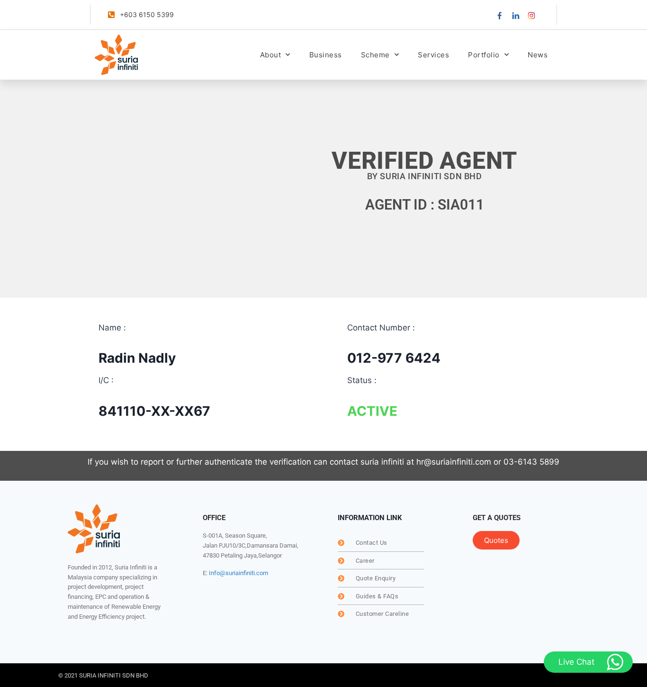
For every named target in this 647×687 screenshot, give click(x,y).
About (270, 54)
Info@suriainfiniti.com (238, 573)
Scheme (375, 54)
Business (325, 54)
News (538, 54)
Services (433, 54)
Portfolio (484, 54)
